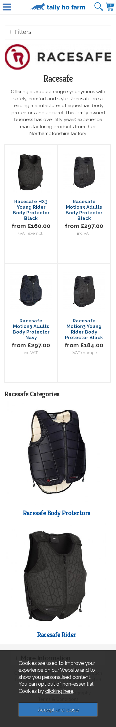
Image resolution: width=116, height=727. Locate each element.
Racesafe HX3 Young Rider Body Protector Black (31, 210)
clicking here (59, 691)
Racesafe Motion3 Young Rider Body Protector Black (84, 329)
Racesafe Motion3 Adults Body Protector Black (84, 210)
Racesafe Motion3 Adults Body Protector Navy (31, 329)
